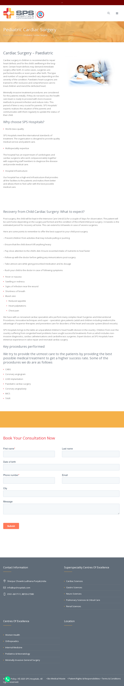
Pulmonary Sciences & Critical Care (83, 600)
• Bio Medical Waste (56, 678)
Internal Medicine (13, 647)
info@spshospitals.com (18, 587)
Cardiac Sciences (74, 581)
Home (6, 35)
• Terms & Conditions (110, 678)
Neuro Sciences (74, 593)
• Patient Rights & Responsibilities (83, 678)
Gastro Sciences (74, 587)
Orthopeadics (12, 641)
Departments (16, 35)
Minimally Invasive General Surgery (22, 660)
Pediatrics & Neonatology (17, 653)
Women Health (12, 634)
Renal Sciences (73, 606)
